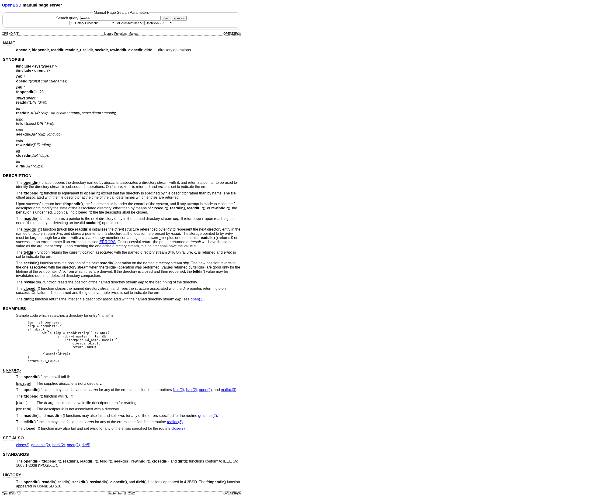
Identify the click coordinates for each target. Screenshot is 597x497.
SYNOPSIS (13, 59)
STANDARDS (16, 454)
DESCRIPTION (17, 175)
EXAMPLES (14, 308)
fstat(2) (191, 390)
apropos (179, 18)
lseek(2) (58, 445)
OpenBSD (11, 5)
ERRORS (107, 242)
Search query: (68, 18)
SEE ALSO (13, 438)
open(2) (197, 299)
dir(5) (86, 445)
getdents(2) (207, 416)
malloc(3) (228, 390)
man (166, 18)
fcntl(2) (178, 390)
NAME (9, 43)
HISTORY (12, 475)
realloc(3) (175, 422)
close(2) (178, 428)
